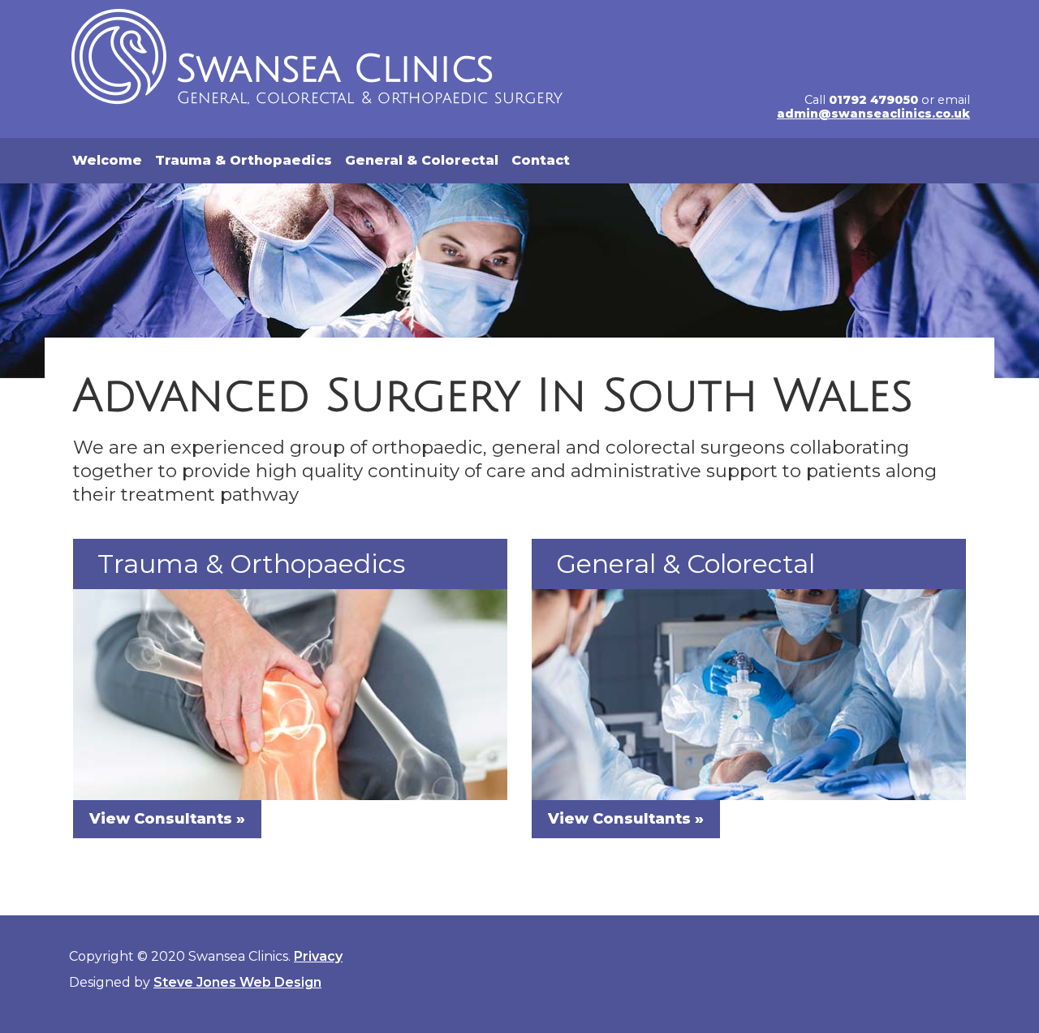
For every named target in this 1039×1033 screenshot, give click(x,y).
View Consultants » (167, 819)
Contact (540, 160)
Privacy (318, 956)
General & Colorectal (421, 160)
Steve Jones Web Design (237, 982)
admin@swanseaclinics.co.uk (873, 113)
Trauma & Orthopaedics (243, 160)
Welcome (107, 160)
